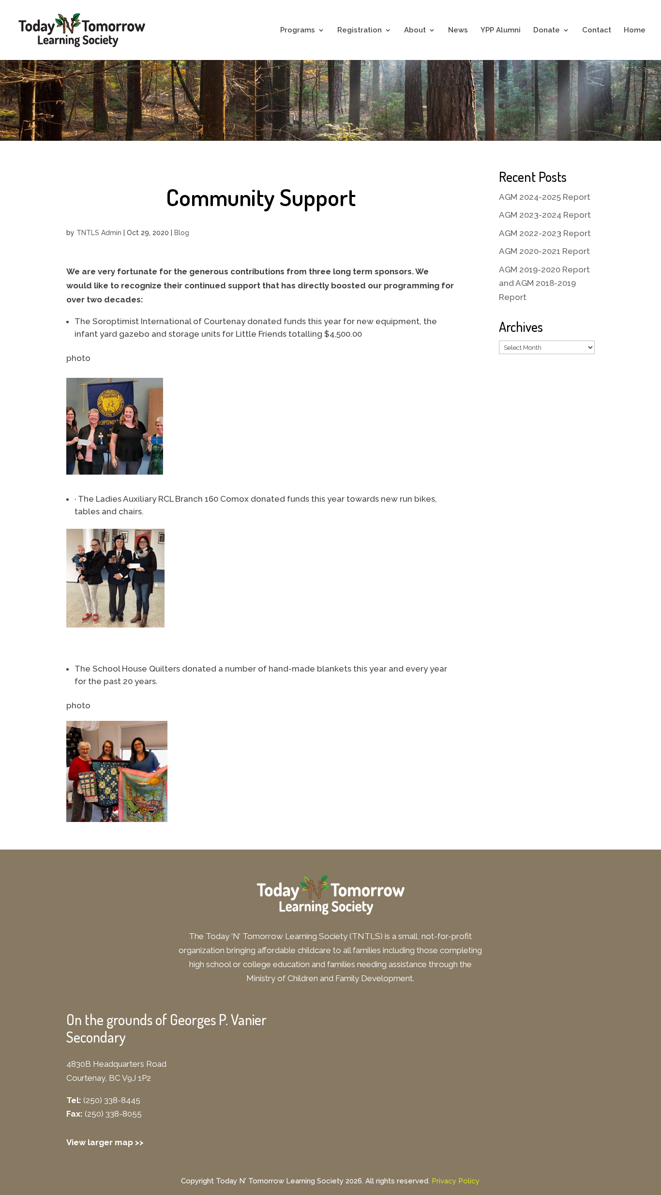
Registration (359, 30)
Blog (181, 233)
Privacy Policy (456, 1181)
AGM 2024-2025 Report (544, 197)
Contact (596, 30)
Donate (546, 30)
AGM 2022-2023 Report (545, 233)
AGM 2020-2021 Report (544, 251)
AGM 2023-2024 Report (545, 215)
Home (635, 30)
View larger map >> (105, 1142)
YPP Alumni (501, 30)
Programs (297, 30)
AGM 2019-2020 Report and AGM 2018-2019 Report (544, 283)
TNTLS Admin (98, 233)
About (415, 30)
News (458, 30)
